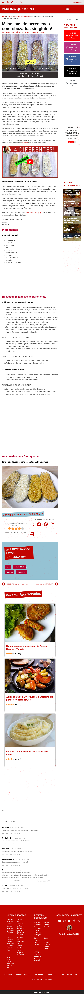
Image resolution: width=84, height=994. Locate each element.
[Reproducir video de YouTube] (30, 161)
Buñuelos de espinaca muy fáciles (69, 229)
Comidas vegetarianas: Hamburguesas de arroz (71, 202)
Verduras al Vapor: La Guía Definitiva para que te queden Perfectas (10, 926)
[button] (67, 9)
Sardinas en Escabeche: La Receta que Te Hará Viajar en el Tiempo (21, 946)
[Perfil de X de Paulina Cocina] (21, 2)
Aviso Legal (52, 974)
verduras (21, 572)
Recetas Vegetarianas (22, 16)
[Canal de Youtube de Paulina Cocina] (3, 2)
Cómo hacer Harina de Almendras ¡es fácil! (72, 237)
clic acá (25, 143)
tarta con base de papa (34, 212)
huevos (10, 572)
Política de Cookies (71, 974)
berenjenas (19, 567)
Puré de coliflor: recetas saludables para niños (72, 220)
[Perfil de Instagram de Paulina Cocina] (8, 2)
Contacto (39, 974)
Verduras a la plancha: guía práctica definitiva (71, 212)
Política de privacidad (42, 979)
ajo (8, 567)
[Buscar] (77, 20)
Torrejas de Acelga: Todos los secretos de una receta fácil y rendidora (72, 193)
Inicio (4, 16)
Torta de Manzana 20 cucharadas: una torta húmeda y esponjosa (38, 928)
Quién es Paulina (23, 974)
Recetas (10, 16)
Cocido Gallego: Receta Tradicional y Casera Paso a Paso (11, 944)
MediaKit (8, 974)
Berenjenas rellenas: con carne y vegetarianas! (38, 956)
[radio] (9, 529)
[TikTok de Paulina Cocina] (17, 2)
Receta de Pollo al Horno (47, 924)
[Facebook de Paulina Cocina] (12, 2)
